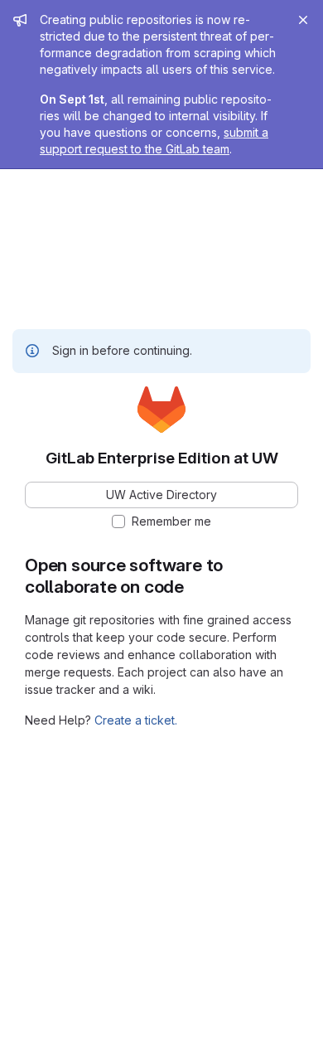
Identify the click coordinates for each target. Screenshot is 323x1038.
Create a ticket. (135, 720)
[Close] (303, 20)
